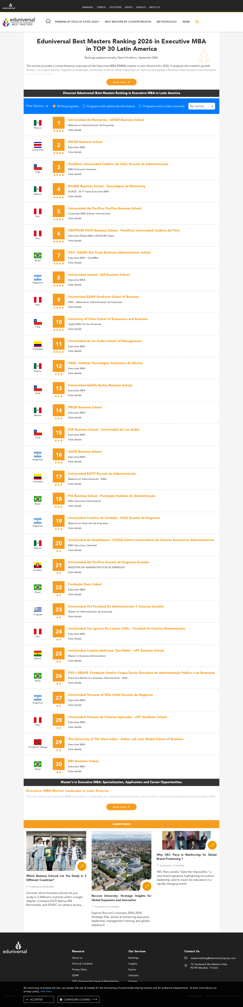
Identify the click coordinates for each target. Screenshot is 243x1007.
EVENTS (129, 7)
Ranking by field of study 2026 (76, 22)
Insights (132, 964)
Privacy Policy (79, 969)
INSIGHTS (141, 7)
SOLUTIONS (116, 7)
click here (46, 991)
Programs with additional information (111, 106)
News (186, 22)
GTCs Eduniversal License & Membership (95, 981)
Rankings (133, 958)
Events (132, 969)
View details (74, 130)
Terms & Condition (82, 964)
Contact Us (191, 951)
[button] (98, 22)
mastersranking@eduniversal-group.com (213, 958)
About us (77, 958)
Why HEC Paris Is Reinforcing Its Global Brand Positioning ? (187, 857)
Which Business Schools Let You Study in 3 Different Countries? (56, 878)
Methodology (167, 22)
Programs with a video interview (164, 106)
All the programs (68, 106)
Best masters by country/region (128, 22)
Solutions (133, 975)
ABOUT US (154, 7)
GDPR (75, 975)
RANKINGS (87, 7)
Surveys (132, 981)
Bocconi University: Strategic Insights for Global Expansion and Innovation (122, 898)
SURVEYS (101, 7)
